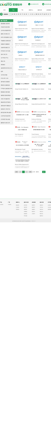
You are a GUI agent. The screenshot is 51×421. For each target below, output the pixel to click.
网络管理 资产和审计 (6, 102)
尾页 (30, 171)
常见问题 (25, 215)
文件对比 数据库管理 (6, 30)
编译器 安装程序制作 (6, 95)
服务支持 (40, 10)
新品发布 (17, 205)
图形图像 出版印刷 (5, 23)
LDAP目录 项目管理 (5, 115)
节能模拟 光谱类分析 (6, 40)
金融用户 (33, 209)
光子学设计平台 (4, 57)
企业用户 (33, 213)
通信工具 (3, 61)
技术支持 (25, 205)
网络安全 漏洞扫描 (5, 85)
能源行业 (41, 215)
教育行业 (41, 213)
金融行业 (41, 205)
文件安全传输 (4, 74)
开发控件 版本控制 (5, 27)
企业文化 (49, 207)
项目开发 (25, 207)
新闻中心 (31, 10)
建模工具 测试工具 (5, 33)
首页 (4, 10)
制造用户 (33, 207)
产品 (13, 10)
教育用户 (33, 211)
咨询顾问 (25, 211)
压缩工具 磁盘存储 (5, 98)
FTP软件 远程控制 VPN (6, 88)
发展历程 (49, 209)
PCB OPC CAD (4, 78)
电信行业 (41, 209)
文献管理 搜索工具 (5, 47)
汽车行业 (41, 207)
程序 (2, 71)
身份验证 (3, 64)
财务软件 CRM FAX (5, 109)
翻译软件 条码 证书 (5, 122)
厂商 (22, 10)
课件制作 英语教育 (5, 81)
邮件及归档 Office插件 (6, 112)
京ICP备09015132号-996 (16, 221)
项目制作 (25, 209)
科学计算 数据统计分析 (6, 37)
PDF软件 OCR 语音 (5, 51)
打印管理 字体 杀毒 (5, 119)
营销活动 (17, 209)
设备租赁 (25, 213)
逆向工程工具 (4, 54)
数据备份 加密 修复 (5, 92)
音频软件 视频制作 (5, 44)
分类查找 (1, 204)
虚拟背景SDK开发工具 (6, 68)
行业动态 (17, 207)
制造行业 (41, 211)
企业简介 (49, 205)
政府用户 (33, 205)
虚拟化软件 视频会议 (6, 105)
